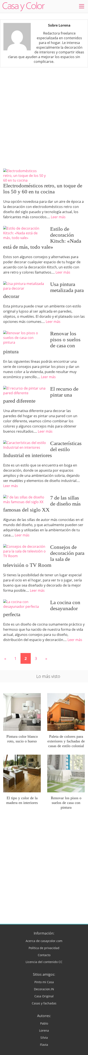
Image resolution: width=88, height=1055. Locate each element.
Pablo (44, 1023)
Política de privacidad (44, 948)
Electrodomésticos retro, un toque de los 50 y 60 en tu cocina (42, 188)
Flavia (44, 1045)
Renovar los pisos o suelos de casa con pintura (66, 803)
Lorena (44, 1030)
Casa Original (44, 996)
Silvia (44, 1037)
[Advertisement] (44, 118)
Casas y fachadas (44, 1003)
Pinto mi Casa (44, 982)
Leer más (58, 217)
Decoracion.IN (44, 989)
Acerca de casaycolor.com (44, 941)
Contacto (44, 955)
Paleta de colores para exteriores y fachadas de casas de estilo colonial (66, 741)
